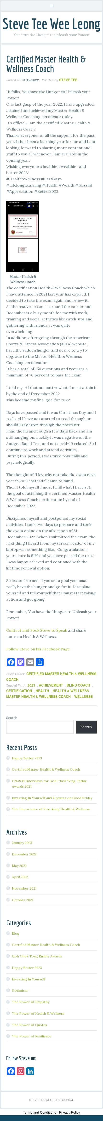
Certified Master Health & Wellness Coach (46, 63)
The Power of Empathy (30, 1002)
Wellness (83, 696)
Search (11, 718)
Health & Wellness (71, 690)
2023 (31, 685)
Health (42, 690)
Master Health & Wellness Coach (38, 696)
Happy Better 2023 (27, 758)
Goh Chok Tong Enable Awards (37, 956)
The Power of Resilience (31, 1036)
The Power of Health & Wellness (38, 1013)
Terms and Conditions (39, 1112)
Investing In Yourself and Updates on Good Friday (52, 798)
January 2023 (22, 843)
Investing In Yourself (28, 979)
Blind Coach (78, 685)
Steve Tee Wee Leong (51, 23)
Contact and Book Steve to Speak (36, 630)
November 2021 (24, 888)
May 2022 (19, 866)
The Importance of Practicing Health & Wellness (51, 809)
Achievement (51, 685)
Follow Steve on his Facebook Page (38, 649)
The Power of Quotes (29, 1025)
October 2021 (22, 900)
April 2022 (20, 877)
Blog (15, 933)
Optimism (20, 990)
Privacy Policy (69, 1112)
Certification (19, 690)
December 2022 (24, 854)
